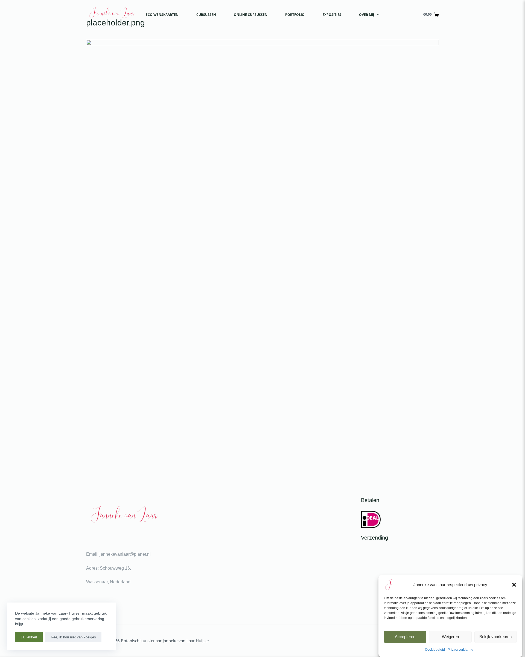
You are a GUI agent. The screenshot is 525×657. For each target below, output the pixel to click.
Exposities (331, 14)
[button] (514, 584)
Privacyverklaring (460, 650)
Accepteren (405, 636)
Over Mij (366, 14)
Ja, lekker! (29, 637)
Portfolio (295, 14)
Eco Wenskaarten (162, 14)
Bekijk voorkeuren (495, 636)
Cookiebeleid (435, 650)
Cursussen (206, 14)
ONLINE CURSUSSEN (250, 14)
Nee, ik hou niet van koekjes (73, 637)
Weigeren (450, 636)
